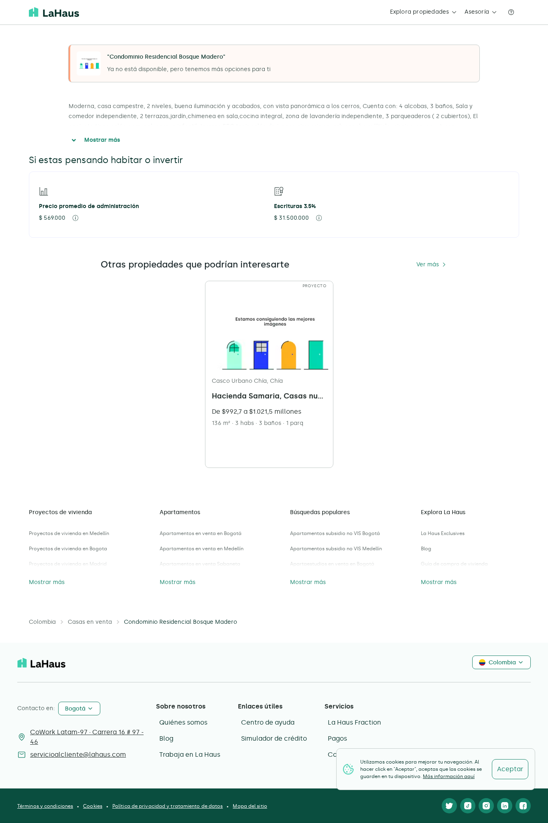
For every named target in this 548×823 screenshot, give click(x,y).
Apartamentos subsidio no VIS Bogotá (335, 533)
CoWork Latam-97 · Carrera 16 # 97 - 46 (87, 736)
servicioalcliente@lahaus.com (78, 754)
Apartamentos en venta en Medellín (202, 548)
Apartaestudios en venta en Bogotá (332, 564)
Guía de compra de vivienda (454, 564)
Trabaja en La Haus (189, 754)
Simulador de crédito (274, 738)
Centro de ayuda (267, 722)
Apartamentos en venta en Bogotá (201, 533)
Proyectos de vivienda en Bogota (68, 548)
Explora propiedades (419, 11)
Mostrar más (102, 140)
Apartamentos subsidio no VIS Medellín (336, 548)
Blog (426, 548)
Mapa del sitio (250, 806)
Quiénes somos (183, 722)
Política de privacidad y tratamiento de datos (167, 806)
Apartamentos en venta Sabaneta (200, 564)
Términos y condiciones (45, 806)
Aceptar (510, 769)
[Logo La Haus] (54, 12)
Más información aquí (449, 776)
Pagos (337, 738)
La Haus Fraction (354, 722)
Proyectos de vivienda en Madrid (68, 564)
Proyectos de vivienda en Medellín (69, 533)
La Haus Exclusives (443, 533)
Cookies (92, 806)
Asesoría (477, 11)
